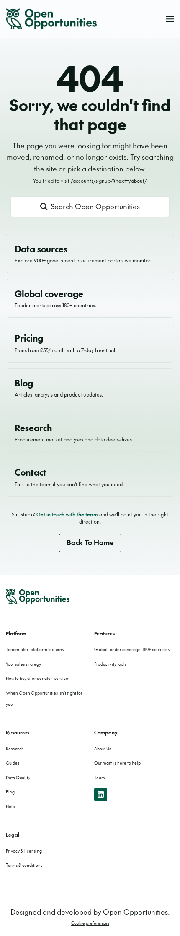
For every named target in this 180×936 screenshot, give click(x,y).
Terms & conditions (24, 865)
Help (10, 806)
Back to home (90, 542)
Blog (10, 792)
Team (99, 777)
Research (15, 749)
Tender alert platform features (35, 649)
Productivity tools (110, 664)
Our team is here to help (117, 763)
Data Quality (18, 777)
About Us (102, 749)
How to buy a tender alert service (37, 678)
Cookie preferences (90, 923)
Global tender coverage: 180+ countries (132, 649)
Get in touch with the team (67, 514)
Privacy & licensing (24, 851)
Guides (12, 763)
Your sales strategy (23, 664)
